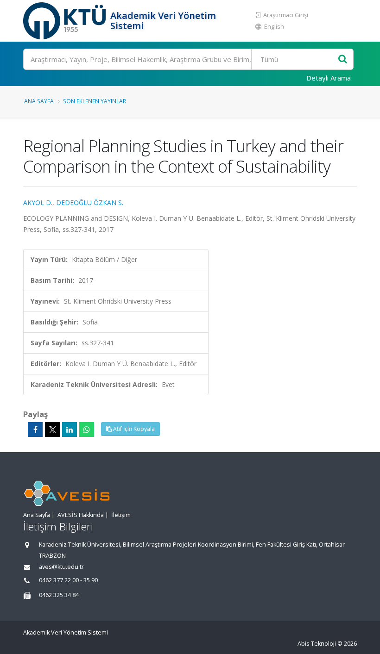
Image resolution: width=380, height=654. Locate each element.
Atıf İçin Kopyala (133, 429)
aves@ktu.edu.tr (61, 567)
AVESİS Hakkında (80, 515)
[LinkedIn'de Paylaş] (69, 429)
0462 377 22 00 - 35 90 (68, 580)
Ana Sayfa (39, 101)
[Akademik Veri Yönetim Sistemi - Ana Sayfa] (65, 21)
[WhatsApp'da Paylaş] (86, 429)
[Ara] (342, 59)
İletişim (121, 515)
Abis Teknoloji (317, 644)
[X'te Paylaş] (52, 429)
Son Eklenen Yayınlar (94, 101)
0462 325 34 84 (59, 595)
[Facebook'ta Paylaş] (35, 429)
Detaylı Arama (328, 77)
